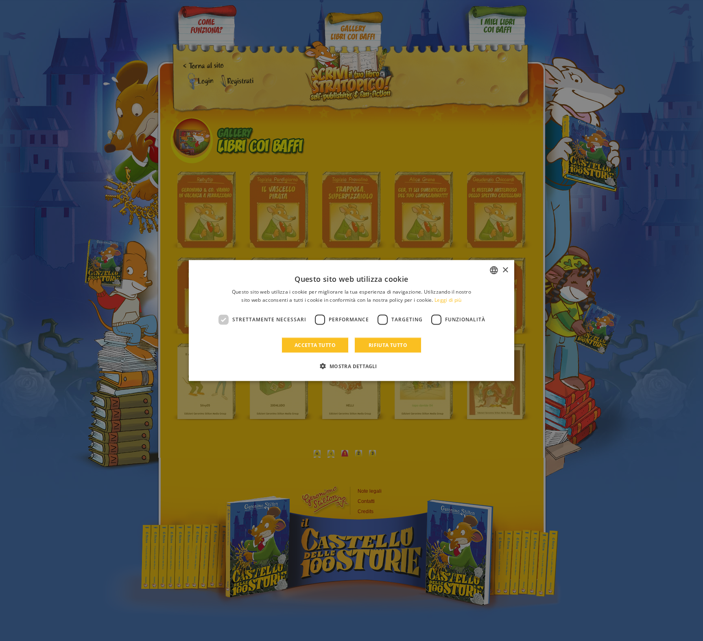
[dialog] (351, 320)
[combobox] (494, 270)
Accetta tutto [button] (315, 344)
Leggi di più (448, 299)
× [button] (505, 270)
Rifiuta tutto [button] (388, 344)
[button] (351, 366)
